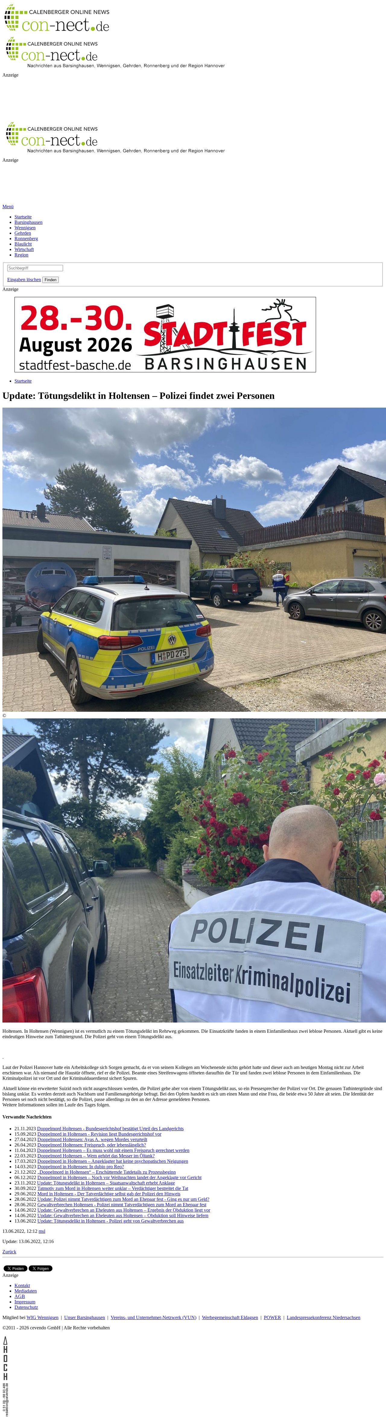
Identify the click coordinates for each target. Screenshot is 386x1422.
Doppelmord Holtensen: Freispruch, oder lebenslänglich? (91, 1144)
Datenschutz (26, 1307)
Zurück (9, 1251)
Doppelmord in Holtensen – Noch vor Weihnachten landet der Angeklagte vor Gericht (119, 1177)
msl (42, 1231)
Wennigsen (25, 227)
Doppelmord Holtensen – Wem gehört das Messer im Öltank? (96, 1155)
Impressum (24, 1301)
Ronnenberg (26, 238)
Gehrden (22, 233)
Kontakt (22, 1285)
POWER (272, 1317)
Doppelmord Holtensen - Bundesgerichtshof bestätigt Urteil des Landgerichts (110, 1128)
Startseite (23, 216)
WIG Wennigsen (43, 1317)
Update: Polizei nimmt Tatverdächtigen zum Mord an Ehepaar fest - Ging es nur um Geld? (123, 1199)
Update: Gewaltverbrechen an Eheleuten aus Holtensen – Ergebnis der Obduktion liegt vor (123, 1210)
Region (21, 254)
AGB (19, 1296)
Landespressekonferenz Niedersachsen (323, 1317)
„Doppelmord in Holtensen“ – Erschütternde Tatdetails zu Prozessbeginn (106, 1172)
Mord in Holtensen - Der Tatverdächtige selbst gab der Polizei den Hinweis (108, 1193)
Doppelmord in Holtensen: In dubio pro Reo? (80, 1166)
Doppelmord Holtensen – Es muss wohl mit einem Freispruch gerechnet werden (113, 1150)
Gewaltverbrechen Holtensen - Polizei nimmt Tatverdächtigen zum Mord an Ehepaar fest (121, 1204)
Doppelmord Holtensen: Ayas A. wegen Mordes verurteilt (92, 1139)
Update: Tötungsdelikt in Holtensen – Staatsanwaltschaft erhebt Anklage (106, 1182)
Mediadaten (25, 1290)
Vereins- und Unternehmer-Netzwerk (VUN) (153, 1317)
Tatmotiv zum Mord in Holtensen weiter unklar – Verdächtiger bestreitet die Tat (112, 1188)
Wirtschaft (24, 249)
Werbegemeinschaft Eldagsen (230, 1317)
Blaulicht (23, 244)
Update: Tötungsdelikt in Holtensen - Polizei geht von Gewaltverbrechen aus (110, 1220)
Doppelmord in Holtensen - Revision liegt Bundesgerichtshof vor (99, 1134)
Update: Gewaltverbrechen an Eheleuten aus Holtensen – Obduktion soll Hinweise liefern (122, 1215)
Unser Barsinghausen (84, 1317)
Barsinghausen (28, 222)
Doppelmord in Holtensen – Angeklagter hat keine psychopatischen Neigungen (112, 1161)
